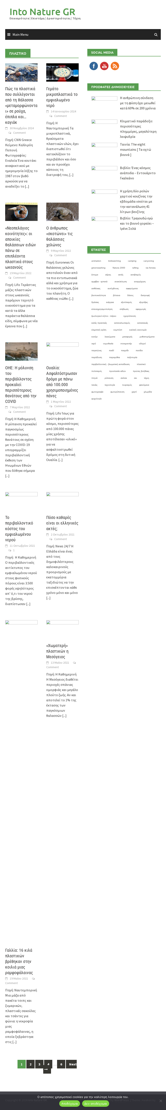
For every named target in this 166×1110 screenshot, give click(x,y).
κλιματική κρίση (98, 330)
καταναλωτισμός (122, 323)
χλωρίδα (148, 392)
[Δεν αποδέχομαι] (160, 1101)
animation (96, 261)
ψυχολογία (96, 398)
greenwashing (98, 268)
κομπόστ (117, 330)
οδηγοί (142, 343)
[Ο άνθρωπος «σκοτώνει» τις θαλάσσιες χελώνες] (62, 211)
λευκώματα (110, 336)
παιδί (111, 350)
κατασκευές (142, 323)
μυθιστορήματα (147, 336)
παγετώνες (96, 350)
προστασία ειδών (117, 371)
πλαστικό (141, 364)
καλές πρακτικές (99, 323)
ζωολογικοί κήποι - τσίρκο (103, 316)
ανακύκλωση (121, 281)
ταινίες (94, 385)
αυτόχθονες (113, 288)
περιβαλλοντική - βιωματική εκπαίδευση (110, 364)
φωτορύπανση (117, 392)
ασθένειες (96, 288)
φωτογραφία (97, 392)
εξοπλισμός (126, 302)
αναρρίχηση (140, 281)
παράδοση (96, 357)
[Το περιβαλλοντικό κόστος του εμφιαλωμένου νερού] (21, 501)
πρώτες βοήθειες (141, 371)
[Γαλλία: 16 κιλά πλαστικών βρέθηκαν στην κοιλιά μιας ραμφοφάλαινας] (21, 781)
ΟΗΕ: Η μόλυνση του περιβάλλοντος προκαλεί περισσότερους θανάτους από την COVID (21, 384)
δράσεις (95, 302)
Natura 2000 (119, 268)
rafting (135, 268)
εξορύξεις (143, 302)
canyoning (149, 261)
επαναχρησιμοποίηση (102, 309)
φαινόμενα (144, 385)
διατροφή (145, 295)
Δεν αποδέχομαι (95, 1103)
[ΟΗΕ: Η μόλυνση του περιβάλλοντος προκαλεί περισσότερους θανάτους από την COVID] (21, 351)
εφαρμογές (141, 309)
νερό (93, 343)
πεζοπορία (132, 357)
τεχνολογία (110, 385)
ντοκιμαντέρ (126, 343)
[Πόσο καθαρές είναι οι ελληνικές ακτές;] (62, 501)
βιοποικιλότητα (98, 295)
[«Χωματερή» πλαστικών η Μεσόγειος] (62, 629)
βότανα (116, 295)
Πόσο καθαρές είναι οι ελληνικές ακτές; (62, 523)
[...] (27, 186)
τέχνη (146, 378)
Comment (19, 133)
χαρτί (134, 392)
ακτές (120, 274)
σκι (135, 378)
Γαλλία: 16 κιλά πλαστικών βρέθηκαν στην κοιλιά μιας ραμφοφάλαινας (19, 961)
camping (132, 261)
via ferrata (151, 268)
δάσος (130, 295)
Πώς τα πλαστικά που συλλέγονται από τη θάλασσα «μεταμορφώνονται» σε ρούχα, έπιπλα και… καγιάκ (21, 105)
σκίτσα (124, 378)
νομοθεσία (108, 343)
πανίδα (139, 350)
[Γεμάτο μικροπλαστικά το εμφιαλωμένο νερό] (62, 72)
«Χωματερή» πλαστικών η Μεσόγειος (57, 651)
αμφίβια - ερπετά (99, 281)
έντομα (94, 274)
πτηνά (94, 378)
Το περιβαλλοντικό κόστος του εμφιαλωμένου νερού (19, 528)
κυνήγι (94, 336)
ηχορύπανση (129, 316)
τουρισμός (127, 385)
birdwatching (114, 261)
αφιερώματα (132, 288)
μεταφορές (127, 336)
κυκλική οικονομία (138, 330)
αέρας (108, 274)
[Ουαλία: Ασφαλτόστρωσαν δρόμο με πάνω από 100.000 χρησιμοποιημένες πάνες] (62, 351)
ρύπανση (109, 378)
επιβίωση (124, 309)
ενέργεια (110, 302)
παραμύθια (114, 357)
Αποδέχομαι (69, 1103)
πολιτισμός (96, 371)
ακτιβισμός (136, 274)
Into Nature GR (42, 11)
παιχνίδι (125, 350)
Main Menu (20, 34)
